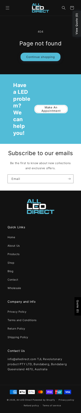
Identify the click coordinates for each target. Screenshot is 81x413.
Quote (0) (77, 306)
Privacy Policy (17, 311)
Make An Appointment (51, 109)
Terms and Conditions (22, 320)
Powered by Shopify (44, 399)
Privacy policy (66, 400)
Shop (11, 262)
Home (11, 237)
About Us (14, 245)
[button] (7, 8)
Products (14, 254)
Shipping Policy (18, 337)
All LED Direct (24, 399)
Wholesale (14, 288)
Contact (13, 279)
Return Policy (16, 328)
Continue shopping (40, 57)
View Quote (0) (76, 24)
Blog (10, 271)
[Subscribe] (69, 178)
